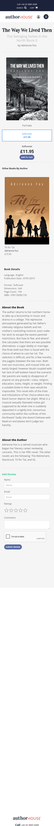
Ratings (8, 503)
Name (7, 479)
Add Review (9, 474)
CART (32, 8)
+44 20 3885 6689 (29, 4)
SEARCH (20, 8)
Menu (46, 16)
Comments (10, 517)
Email (7, 491)
